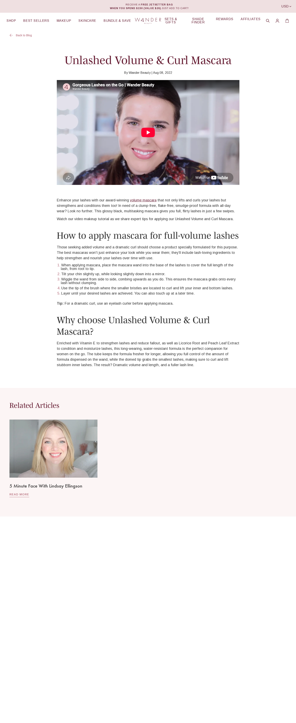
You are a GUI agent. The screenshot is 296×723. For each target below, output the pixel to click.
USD (285, 6)
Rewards (224, 19)
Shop (11, 20)
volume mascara (143, 200)
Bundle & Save (117, 20)
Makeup (64, 20)
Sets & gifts (171, 21)
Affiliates (251, 19)
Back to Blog (24, 35)
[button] (267, 20)
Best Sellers (36, 20)
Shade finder (198, 21)
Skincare (87, 20)
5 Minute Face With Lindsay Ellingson (45, 486)
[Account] (277, 20)
